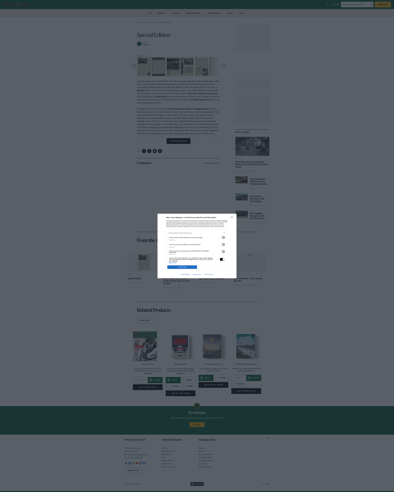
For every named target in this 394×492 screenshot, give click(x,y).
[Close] (232, 218)
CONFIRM (182, 267)
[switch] (222, 237)
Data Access (197, 274)
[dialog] (197, 246)
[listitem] (197, 233)
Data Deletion (185, 274)
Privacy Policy (208, 274)
